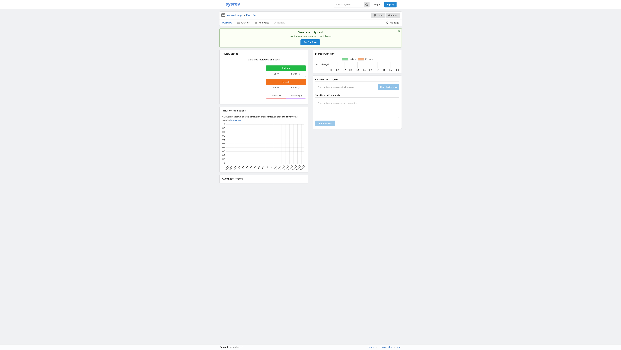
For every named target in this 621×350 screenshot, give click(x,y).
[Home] (232, 4)
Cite (399, 347)
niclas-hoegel (235, 15)
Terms (371, 347)
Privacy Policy (386, 347)
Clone (379, 15)
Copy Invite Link (388, 87)
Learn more (235, 119)
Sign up (390, 4)
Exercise (251, 15)
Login (377, 4)
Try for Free (310, 42)
